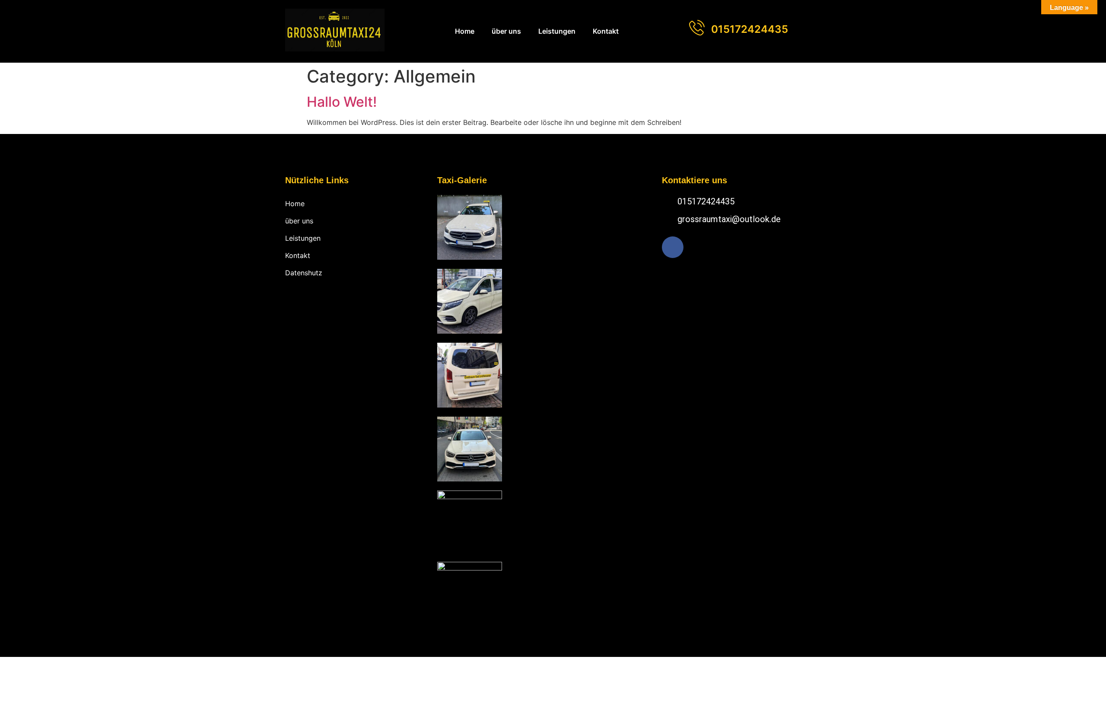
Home (464, 31)
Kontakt (606, 31)
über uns (506, 31)
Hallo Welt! (342, 101)
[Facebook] (672, 247)
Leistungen (556, 31)
